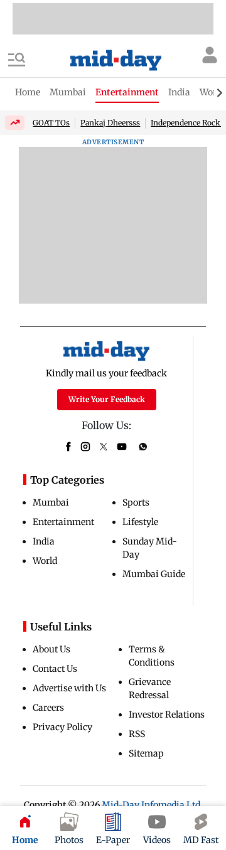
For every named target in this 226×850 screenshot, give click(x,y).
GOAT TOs (51, 122)
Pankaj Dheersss (110, 122)
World (45, 560)
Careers (48, 707)
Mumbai (51, 502)
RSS (137, 734)
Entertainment (63, 522)
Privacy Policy (62, 727)
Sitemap (146, 753)
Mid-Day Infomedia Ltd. (152, 804)
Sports (135, 502)
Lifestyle (140, 522)
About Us (51, 649)
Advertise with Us (69, 688)
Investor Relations (167, 714)
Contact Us (55, 668)
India (44, 541)
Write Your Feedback (106, 399)
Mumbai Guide (153, 574)
